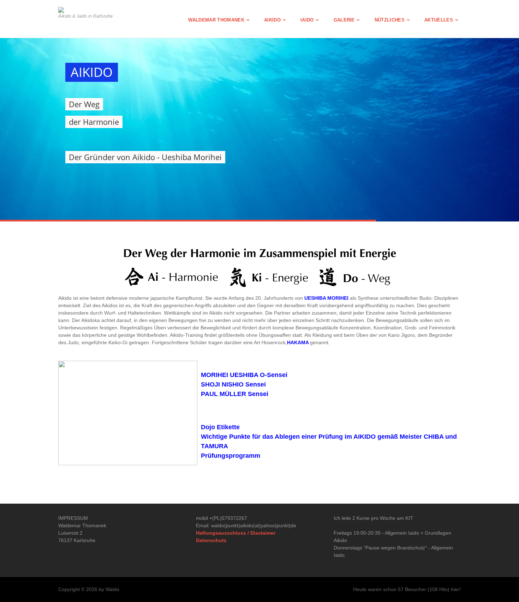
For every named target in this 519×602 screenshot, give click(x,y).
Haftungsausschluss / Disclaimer (235, 533)
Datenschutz (211, 540)
